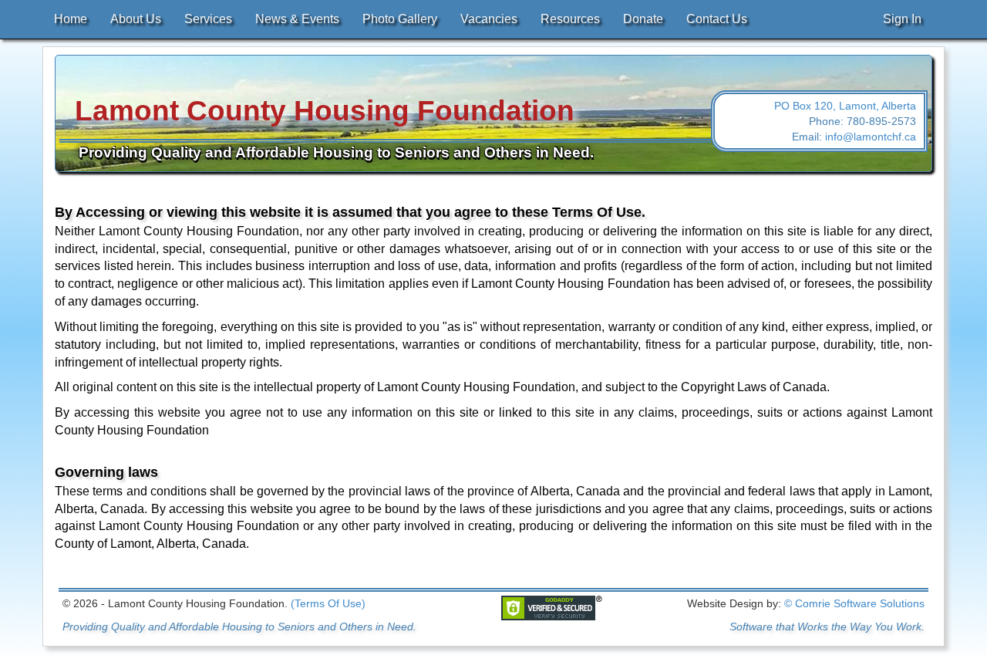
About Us (135, 18)
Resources (570, 18)
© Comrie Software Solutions (854, 603)
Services (208, 18)
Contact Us (716, 18)
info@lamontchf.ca (870, 136)
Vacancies (488, 18)
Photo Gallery (399, 18)
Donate (643, 18)
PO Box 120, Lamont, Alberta (845, 106)
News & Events (297, 18)
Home (70, 18)
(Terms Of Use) (328, 603)
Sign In (902, 18)
